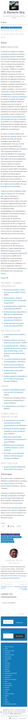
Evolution (7, 667)
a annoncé (13, 136)
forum (20, 503)
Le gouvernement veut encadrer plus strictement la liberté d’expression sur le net (14, 422)
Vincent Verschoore (15, 27)
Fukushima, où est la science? (7, 586)
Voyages (7, 702)
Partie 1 (21, 400)
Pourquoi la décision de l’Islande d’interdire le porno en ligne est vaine (14, 431)
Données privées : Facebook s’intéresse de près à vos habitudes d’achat (15, 300)
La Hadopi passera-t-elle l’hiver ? (14, 406)
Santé (6, 691)
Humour (7, 669)
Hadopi (5, 537)
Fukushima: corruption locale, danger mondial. (20, 586)
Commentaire (21, 613)
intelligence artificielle (11, 673)
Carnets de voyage (9, 650)
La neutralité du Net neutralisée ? (15, 334)
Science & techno (7, 534)
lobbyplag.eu (8, 94)
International (8, 675)
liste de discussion (11, 495)
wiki (13, 510)
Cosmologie (8, 659)
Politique (7, 689)
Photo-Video (8, 683)
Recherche (6, 632)
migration (7, 677)
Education (7, 665)
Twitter (5, 483)
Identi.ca (11, 483)
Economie (7, 663)
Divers (6, 661)
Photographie (8, 685)
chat (8, 498)
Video (6, 699)
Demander (19, 622)
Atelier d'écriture (9, 646)
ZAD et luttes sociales (10, 704)
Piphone (3, 124)
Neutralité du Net (8, 539)
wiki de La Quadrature (19, 97)
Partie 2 (6, 403)
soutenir (19, 515)
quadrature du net (8, 541)
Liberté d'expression (15, 537)
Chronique (7, 652)
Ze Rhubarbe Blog (14, 12)
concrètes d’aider (16, 508)
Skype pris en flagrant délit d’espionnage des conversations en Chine (15, 439)
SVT (6, 697)
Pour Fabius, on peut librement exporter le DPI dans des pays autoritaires (14, 455)
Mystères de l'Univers (10, 679)
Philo (6, 681)
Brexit (6, 648)
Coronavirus (8, 657)
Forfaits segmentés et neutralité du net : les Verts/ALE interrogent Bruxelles (15, 378)
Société (17, 534)
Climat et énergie (9, 654)
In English (7, 671)
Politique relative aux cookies (16, 713)
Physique (7, 687)
